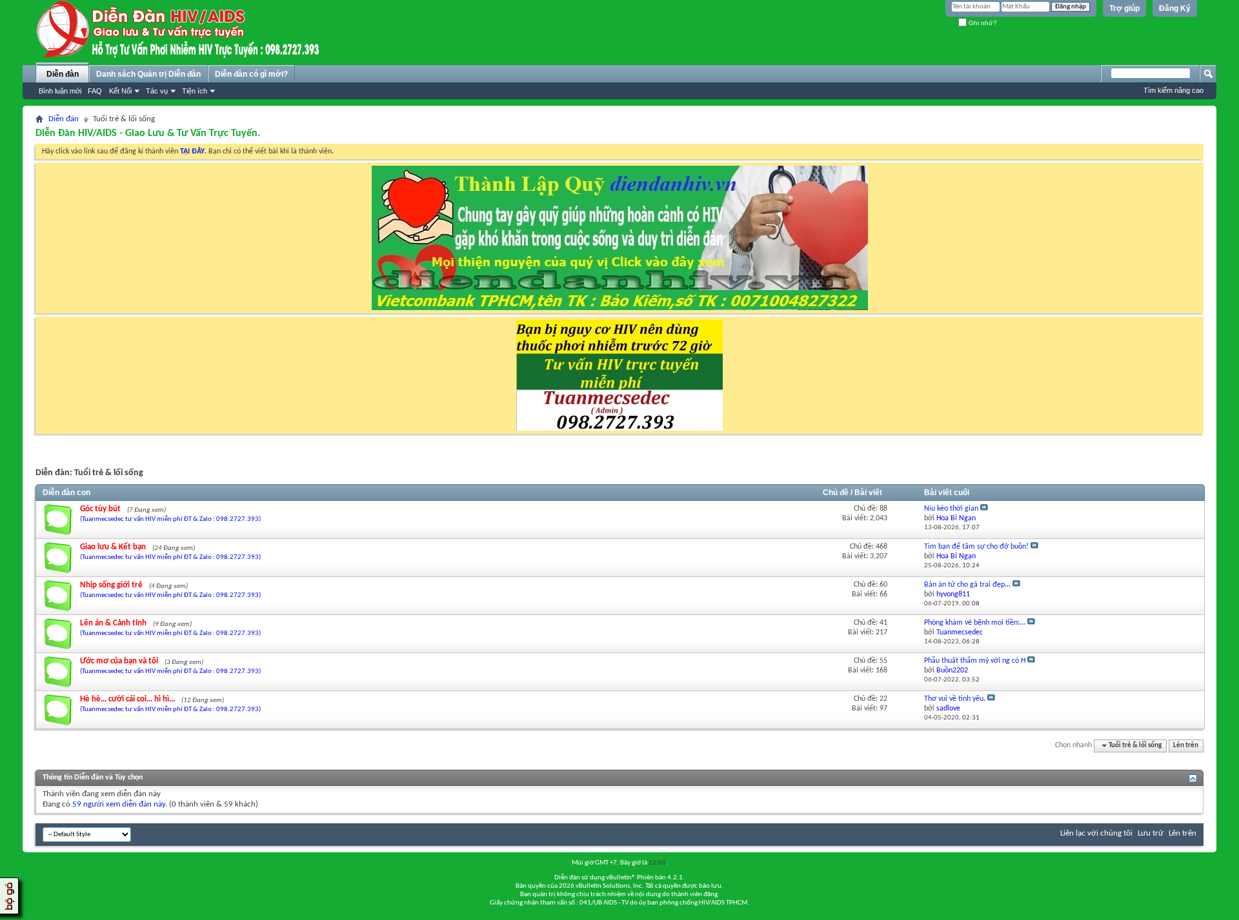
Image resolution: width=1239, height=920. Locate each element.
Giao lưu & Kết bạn (113, 547)
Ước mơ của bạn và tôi (119, 661)
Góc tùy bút (100, 509)
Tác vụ (157, 91)
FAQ (95, 91)
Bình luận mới (60, 91)
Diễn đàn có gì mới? (251, 74)
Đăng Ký (1175, 8)
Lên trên (1185, 745)
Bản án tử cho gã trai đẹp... (967, 585)
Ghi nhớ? (982, 22)
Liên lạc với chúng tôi (1096, 833)
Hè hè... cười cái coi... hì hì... (127, 699)
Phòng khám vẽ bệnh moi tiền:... (974, 623)
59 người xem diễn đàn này (118, 804)
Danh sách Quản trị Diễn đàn (148, 74)
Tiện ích (194, 91)
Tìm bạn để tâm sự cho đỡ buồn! (976, 547)
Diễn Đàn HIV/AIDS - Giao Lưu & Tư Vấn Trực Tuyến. (147, 133)
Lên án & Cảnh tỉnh (113, 623)
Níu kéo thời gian (951, 509)
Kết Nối (120, 91)
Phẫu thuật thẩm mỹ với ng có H (974, 661)
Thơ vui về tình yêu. (954, 699)
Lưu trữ (1150, 833)
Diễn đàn (62, 74)
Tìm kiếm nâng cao (1173, 90)
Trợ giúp (1124, 8)
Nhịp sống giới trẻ (111, 585)
